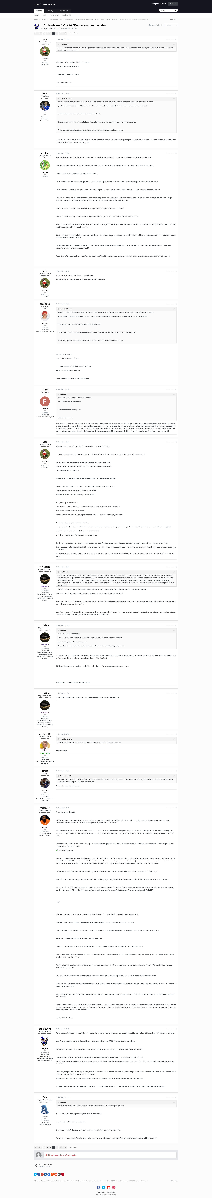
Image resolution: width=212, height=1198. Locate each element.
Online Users (54, 15)
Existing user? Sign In (158, 4)
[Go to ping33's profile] (45, 401)
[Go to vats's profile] (45, 51)
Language (100, 1192)
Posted (62, 39)
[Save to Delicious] (48, 1174)
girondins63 (45, 734)
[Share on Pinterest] (62, 1174)
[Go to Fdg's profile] (45, 1109)
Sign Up (172, 3)
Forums (36, 15)
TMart (45, 771)
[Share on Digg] (45, 1174)
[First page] (35, 33)
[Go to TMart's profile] (45, 783)
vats (45, 39)
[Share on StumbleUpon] (55, 1174)
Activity (50, 11)
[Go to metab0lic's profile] (45, 820)
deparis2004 (48, 28)
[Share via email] (59, 1174)
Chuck (45, 93)
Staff (44, 15)
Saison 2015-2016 (70, 28)
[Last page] (65, 33)
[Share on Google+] (42, 1174)
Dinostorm (45, 153)
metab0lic (45, 807)
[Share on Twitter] (35, 1174)
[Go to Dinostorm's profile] (45, 165)
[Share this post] (176, 39)
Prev (39, 33)
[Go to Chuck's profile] (45, 106)
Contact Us (111, 1192)
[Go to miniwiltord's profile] (45, 579)
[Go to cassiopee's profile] (45, 316)
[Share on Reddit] (52, 1174)
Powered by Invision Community (106, 1195)
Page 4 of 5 (72, 33)
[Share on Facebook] (38, 1174)
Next (61, 33)
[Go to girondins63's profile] (45, 746)
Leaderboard (66, 15)
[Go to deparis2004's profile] (37, 27)
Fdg (45, 1097)
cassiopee (45, 304)
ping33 (45, 389)
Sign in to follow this (156, 25)
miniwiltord (44, 567)
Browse (39, 11)
